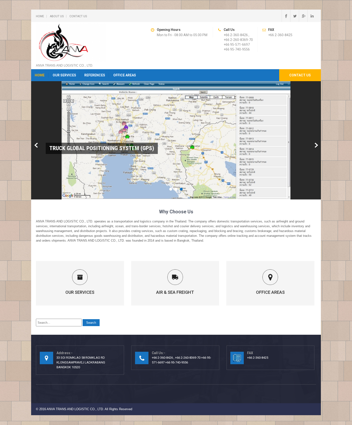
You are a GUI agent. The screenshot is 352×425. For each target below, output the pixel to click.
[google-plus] (303, 16)
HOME (40, 16)
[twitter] (294, 16)
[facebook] (286, 16)
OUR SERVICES (64, 75)
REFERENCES (94, 75)
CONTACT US (78, 16)
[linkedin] (311, 16)
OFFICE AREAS (124, 75)
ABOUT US (57, 16)
